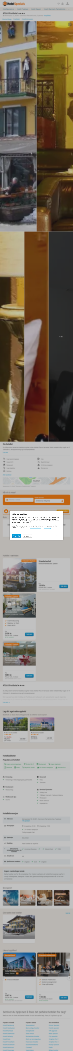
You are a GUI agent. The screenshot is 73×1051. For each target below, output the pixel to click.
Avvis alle (27, 536)
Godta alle (16, 536)
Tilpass (58, 536)
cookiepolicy (47, 528)
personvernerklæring (35, 528)
